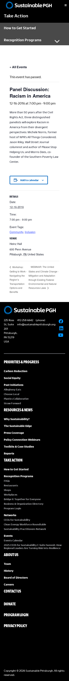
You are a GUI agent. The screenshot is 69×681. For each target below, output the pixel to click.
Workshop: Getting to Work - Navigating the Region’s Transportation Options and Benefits (18, 279)
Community (16, 232)
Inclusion (30, 232)
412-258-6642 (25, 320)
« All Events (18, 67)
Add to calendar (29, 180)
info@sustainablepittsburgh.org (36, 324)
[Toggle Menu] (62, 5)
